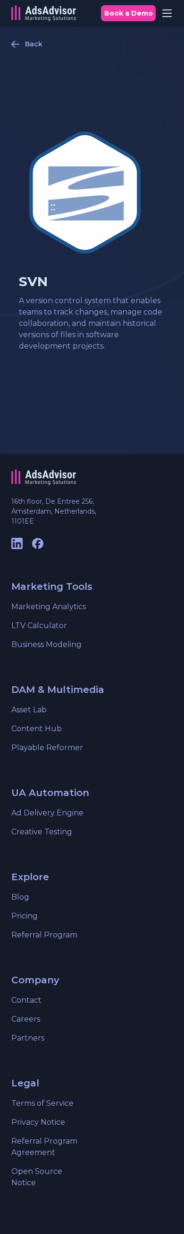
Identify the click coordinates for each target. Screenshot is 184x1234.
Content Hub (36, 728)
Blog (20, 897)
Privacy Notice (38, 1122)
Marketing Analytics (48, 606)
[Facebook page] (37, 543)
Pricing (24, 915)
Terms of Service (42, 1103)
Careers (25, 1019)
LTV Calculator (39, 625)
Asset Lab (29, 709)
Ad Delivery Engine (47, 812)
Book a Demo (128, 13)
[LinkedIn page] (17, 543)
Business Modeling (46, 644)
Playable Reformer (47, 747)
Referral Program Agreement (44, 1147)
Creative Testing (41, 831)
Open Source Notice (36, 1177)
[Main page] (43, 13)
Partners (27, 1037)
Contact (26, 1000)
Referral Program (44, 934)
